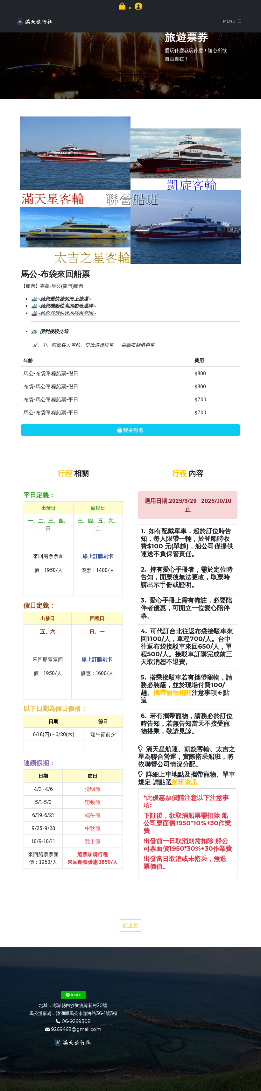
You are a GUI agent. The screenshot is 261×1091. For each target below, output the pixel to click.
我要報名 (133, 429)
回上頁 (130, 925)
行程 (65, 473)
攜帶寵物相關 (172, 692)
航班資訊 (184, 782)
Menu (229, 21)
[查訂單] (138, 7)
